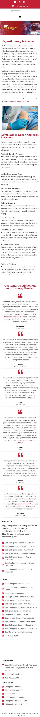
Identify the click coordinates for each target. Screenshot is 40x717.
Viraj (20, 402)
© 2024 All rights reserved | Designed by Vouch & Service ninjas (20, 714)
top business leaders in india (11, 170)
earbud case (20, 404)
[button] (20, 17)
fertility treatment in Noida (15, 317)
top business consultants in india (21, 150)
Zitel (20, 449)
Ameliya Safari (20, 515)
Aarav (20, 364)
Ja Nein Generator (20, 366)
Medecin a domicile (17, 167)
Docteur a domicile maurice (15, 67)
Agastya (20, 513)
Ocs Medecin (12, 94)
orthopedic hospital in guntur (19, 101)
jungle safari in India (23, 504)
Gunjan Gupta (21, 482)
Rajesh (20, 480)
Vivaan (20, 447)
